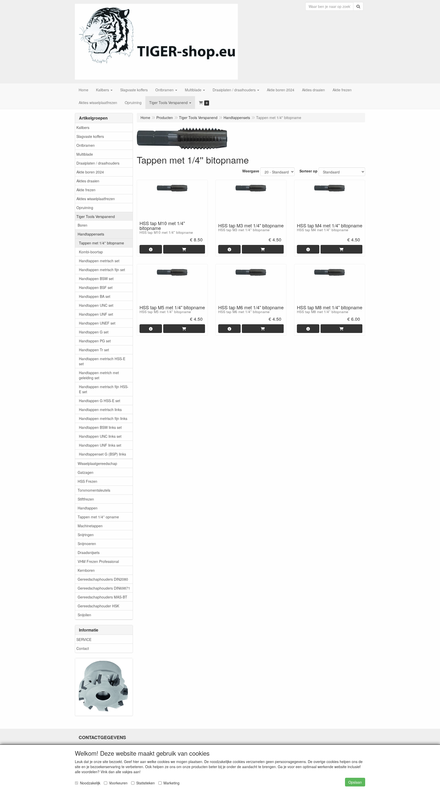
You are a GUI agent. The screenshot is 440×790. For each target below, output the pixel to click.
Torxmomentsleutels (94, 490)
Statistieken (145, 782)
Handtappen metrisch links (100, 409)
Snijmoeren (87, 543)
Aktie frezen (85, 189)
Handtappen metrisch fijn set (102, 269)
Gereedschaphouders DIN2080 (103, 579)
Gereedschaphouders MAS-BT (102, 596)
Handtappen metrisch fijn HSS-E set (104, 389)
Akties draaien (87, 180)
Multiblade (84, 154)
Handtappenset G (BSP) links (102, 454)
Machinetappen (90, 525)
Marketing (171, 782)
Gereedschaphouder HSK (98, 605)
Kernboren (86, 570)
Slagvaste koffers (90, 136)
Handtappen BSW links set (100, 427)
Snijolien (84, 614)
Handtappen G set (93, 331)
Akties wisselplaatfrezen (95, 198)
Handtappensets (91, 234)
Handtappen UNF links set (100, 445)
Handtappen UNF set (96, 314)
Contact (82, 648)
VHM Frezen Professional (98, 561)
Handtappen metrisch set (99, 260)
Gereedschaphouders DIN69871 (104, 588)
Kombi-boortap (91, 251)
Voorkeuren (118, 782)
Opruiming (84, 207)
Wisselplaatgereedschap (97, 463)
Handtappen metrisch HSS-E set (102, 361)
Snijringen (86, 534)
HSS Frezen (87, 481)
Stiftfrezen (86, 499)
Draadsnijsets (89, 552)
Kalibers (82, 127)
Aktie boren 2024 (90, 171)
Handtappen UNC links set (100, 436)
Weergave (250, 170)
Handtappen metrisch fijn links (103, 418)
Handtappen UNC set (96, 305)
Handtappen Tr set (94, 349)
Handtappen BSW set (96, 278)
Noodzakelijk (90, 782)
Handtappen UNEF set (97, 323)
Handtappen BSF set (96, 287)
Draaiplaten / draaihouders (97, 163)
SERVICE (83, 639)
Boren (82, 225)
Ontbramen (85, 145)
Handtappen (88, 507)
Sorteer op (308, 170)
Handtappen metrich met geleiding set (99, 375)
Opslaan (355, 782)
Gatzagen (85, 472)
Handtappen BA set (94, 296)
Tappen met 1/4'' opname (98, 516)
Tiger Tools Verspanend (95, 216)
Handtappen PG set (95, 340)
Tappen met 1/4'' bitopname (101, 242)
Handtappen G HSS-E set (99, 400)
